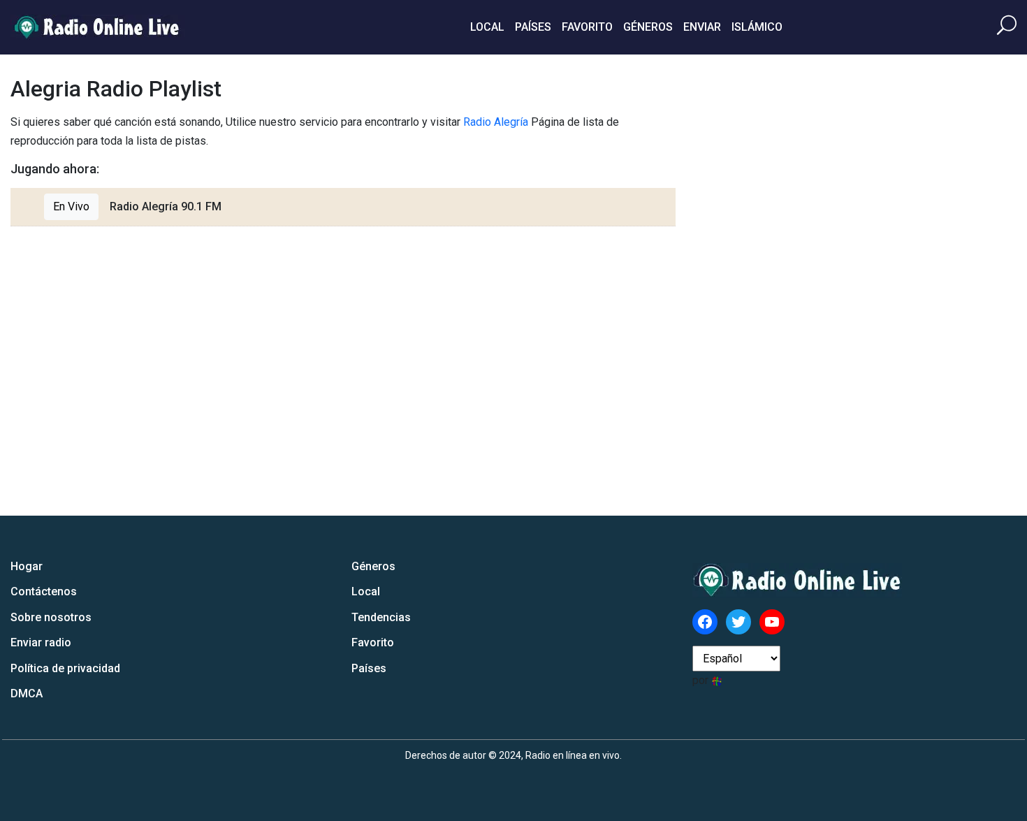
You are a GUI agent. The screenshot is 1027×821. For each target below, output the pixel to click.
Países (533, 27)
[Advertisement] (912, 285)
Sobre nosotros (51, 617)
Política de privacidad (65, 668)
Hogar (26, 566)
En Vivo (71, 206)
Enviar (702, 27)
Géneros (648, 27)
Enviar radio (40, 642)
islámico (756, 27)
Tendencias (381, 617)
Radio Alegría (495, 122)
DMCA (26, 693)
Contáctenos (43, 591)
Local (487, 27)
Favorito (587, 27)
